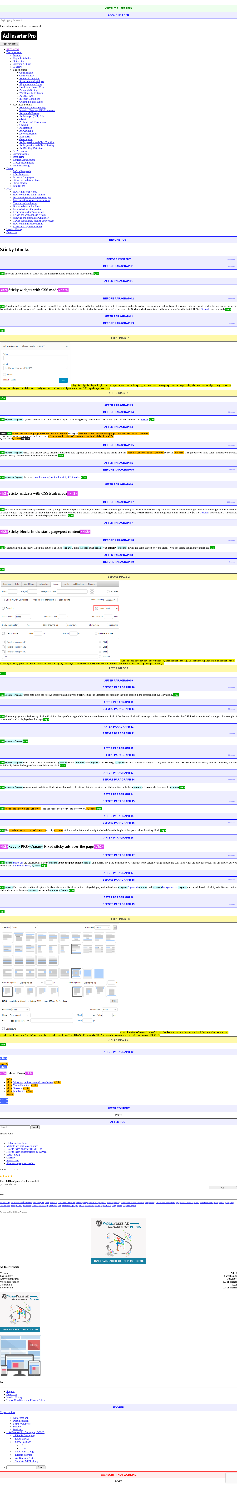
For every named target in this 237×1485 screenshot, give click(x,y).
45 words (231, 855)
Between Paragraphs (23, 177)
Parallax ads (19, 185)
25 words (231, 779)
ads (23, 1202)
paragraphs (53, 1205)
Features (17, 55)
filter (216, 1203)
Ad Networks (20, 151)
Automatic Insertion (29, 78)
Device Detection (28, 133)
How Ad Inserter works (25, 191)
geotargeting (229, 1203)
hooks (13, 1206)
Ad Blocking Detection (31, 148)
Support (10, 1391)
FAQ (9, 188)
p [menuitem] (22, 1445)
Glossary (17, 66)
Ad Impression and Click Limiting (36, 145)
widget (125, 1206)
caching (117, 1203)
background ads (170, 887)
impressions (27, 1206)
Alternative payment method (27, 226)
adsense (28, 1203)
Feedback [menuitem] (18, 1429)
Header (144, 419)
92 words (231, 298)
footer (221, 1203)
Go (222, 1188)
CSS (158, 1202)
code (146, 1203)
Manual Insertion (21, 1085)
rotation (81, 1206)
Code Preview (26, 75)
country (152, 1203)
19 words (231, 823)
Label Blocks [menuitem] (22, 1438)
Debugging (18, 156)
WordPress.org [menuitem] (20, 1417)
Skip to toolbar (7, 1412)
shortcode (107, 1205)
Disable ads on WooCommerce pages (32, 197)
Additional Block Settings (32, 107)
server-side (89, 1205)
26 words (231, 687)
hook (8, 1205)
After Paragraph (21, 174)
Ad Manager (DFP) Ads (31, 116)
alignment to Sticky (21, 865)
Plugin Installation (22, 58)
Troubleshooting (21, 165)
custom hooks (165, 1203)
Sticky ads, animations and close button (33, 1082)
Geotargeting (26, 139)
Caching (23, 125)
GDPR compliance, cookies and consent (33, 220)
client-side (130, 1202)
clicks (123, 1203)
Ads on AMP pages (29, 113)
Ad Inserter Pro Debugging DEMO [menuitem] (26, 1432)
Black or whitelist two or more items (31, 200)
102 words (231, 502)
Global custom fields (23, 162)
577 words (231, 259)
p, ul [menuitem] (24, 1448)
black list (110, 1203)
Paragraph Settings (28, 90)
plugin (75, 1205)
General (205, 309)
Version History (14, 229)
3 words (232, 801)
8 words (232, 470)
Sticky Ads (24, 136)
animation (53, 1203)
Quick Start (19, 61)
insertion (35, 1206)
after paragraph (38, 1203)
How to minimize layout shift (28, 223)
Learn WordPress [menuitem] (21, 1423)
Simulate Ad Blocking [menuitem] (26, 1461)
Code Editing (26, 72)
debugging (176, 1203)
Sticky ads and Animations (26, 180)
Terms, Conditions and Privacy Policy (25, 1400)
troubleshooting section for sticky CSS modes (57, 477)
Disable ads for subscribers (26, 206)
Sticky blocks (20, 183)
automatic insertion (66, 1202)
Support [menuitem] (17, 1426)
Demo (9, 168)
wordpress (132, 1206)
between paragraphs (98, 1203)
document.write (206, 1203)
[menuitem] (121, 1467)
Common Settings (22, 64)
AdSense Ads (26, 95)
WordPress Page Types (31, 93)
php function (67, 1206)
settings (98, 1205)
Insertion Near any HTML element (37, 110)
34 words (231, 880)
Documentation (14, 52)
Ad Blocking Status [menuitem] (25, 1458)
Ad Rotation (25, 127)
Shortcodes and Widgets (31, 81)
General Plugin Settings (31, 101)
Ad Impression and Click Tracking (36, 142)
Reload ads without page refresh (29, 215)
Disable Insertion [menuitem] (23, 1454)
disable (196, 1203)
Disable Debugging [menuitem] (25, 1435)
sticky (114, 1205)
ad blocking (5, 1203)
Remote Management (24, 159)
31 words (231, 540)
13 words (231, 266)
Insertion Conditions (29, 98)
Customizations (21, 154)
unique (119, 1206)
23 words (231, 412)
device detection (187, 1203)
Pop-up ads (133, 887)
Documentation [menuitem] (21, 1420)
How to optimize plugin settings (29, 194)
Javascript (43, 1205)
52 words (231, 709)
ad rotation (16, 1203)
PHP (59, 1205)
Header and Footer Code (31, 87)
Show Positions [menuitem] (23, 1441)
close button (139, 1203)
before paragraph (83, 1203)
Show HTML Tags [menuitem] (25, 1451)
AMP (47, 1203)
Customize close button (25, 203)
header (3, 1205)
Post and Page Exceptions (32, 122)
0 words (232, 323)
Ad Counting (26, 130)
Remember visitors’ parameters (28, 212)
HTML (19, 1205)
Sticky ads (18, 862)
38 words (231, 445)
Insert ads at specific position (27, 209)
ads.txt (22, 119)
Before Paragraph (22, 171)
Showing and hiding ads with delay (31, 217)
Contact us (11, 232)
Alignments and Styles (30, 84)
